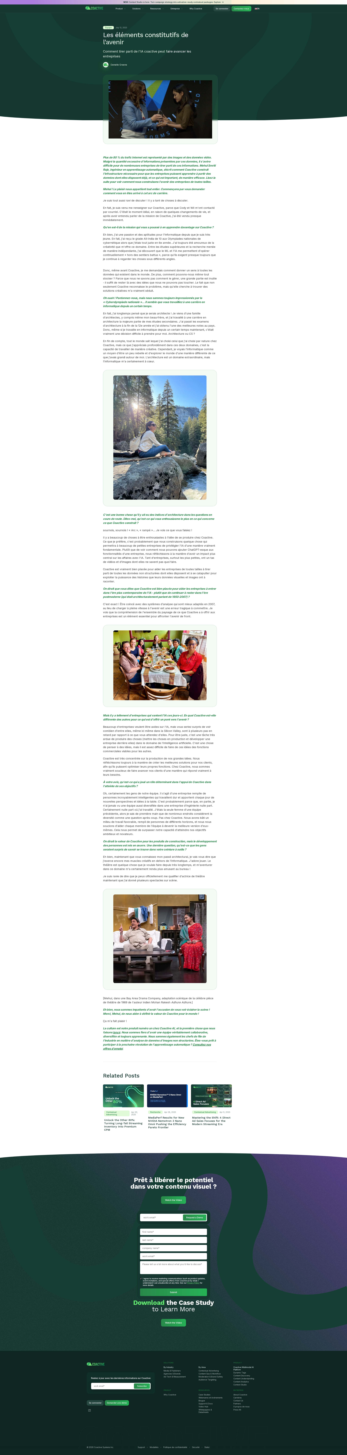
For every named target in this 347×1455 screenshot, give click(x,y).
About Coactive (240, 1395)
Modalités (154, 1447)
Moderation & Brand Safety (211, 1377)
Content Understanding (243, 1378)
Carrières (237, 1398)
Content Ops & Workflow (210, 1374)
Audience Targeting (207, 1379)
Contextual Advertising (209, 1371)
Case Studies (204, 1395)
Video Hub (203, 1406)
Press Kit (237, 1410)
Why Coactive (170, 1395)
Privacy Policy (193, 1283)
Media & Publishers (172, 1371)
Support (141, 1447)
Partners (237, 1403)
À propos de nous (241, 1406)
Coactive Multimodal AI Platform (243, 1368)
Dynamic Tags (239, 1372)
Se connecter (222, 8)
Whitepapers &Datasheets (205, 1411)
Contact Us (238, 1400)
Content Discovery (241, 1375)
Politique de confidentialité (175, 1447)
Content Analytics (241, 1382)
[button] (120, 9)
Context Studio (240, 1385)
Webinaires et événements (211, 1398)
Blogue (202, 1400)
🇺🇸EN (257, 8)
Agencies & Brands (172, 1374)
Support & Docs (206, 1403)
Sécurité (196, 1447)
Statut (206, 1447)
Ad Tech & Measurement (175, 1377)
